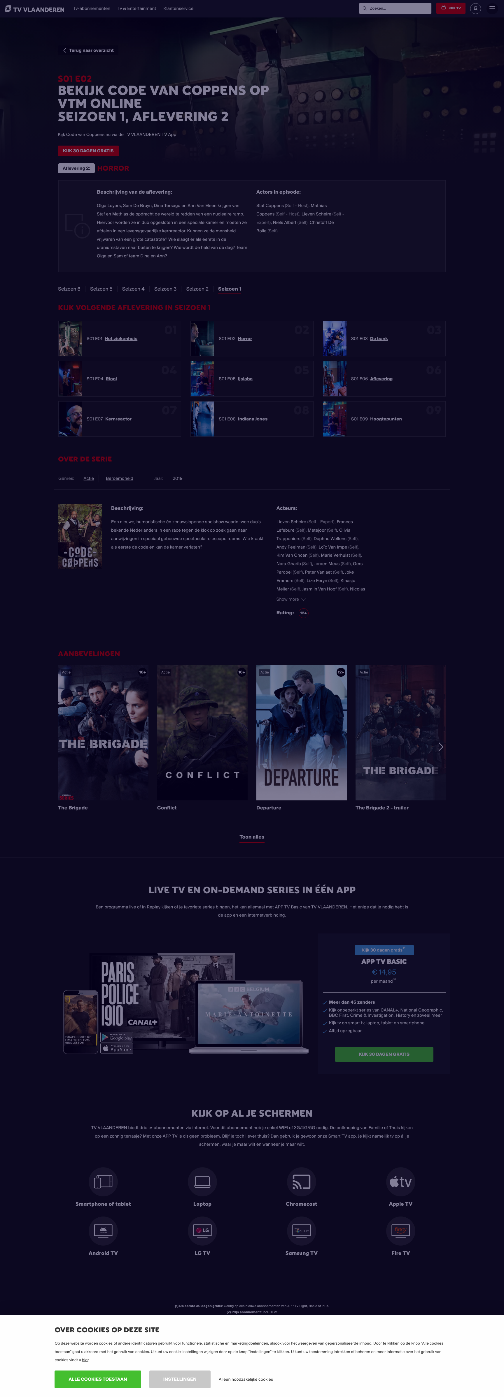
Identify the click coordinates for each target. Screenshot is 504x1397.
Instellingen (180, 1379)
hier (85, 1360)
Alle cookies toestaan (98, 1379)
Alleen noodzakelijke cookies (246, 1379)
